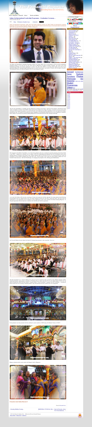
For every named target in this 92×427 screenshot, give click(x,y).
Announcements (72, 31)
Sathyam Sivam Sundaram (74, 62)
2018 (69, 99)
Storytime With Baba (73, 65)
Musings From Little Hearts (74, 49)
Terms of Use (18, 415)
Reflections (71, 54)
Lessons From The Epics (74, 46)
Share (15, 22)
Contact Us (24, 415)
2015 (69, 103)
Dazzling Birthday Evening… (17, 409)
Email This (35, 22)
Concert (70, 71)
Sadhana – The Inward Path (74, 57)
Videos (70, 87)
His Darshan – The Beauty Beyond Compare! (74, 43)
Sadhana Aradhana (73, 58)
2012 (69, 107)
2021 (69, 95)
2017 (69, 100)
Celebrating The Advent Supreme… (73, 35)
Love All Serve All (72, 48)
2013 (69, 105)
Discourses (71, 37)
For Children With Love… (74, 40)
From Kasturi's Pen (73, 41)
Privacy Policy (13, 415)
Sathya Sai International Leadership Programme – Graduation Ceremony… (32, 18)
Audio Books (71, 33)
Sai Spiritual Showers (73, 59)
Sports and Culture (79, 81)
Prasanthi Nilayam (75, 27)
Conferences (79, 72)
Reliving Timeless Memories (74, 55)
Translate (79, 22)
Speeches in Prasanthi (73, 64)
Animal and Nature (72, 30)
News (70, 50)
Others (70, 52)
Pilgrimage (71, 78)
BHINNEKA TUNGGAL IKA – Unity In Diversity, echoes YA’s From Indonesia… (52, 409)
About (25, 15)
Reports (70, 56)
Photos (80, 76)
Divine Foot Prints (72, 38)
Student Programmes (72, 83)
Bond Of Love (71, 34)
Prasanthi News (62, 405)
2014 (69, 104)
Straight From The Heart (74, 66)
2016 (69, 101)
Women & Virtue (72, 67)
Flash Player (75, 90)
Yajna (74, 87)
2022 (69, 93)
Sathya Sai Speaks (73, 61)
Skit (81, 79)
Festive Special (72, 39)
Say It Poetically (72, 63)
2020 (69, 96)
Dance (69, 74)
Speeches (71, 80)
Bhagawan (15, 15)
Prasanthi (20, 15)
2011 (69, 108)
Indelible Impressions (73, 45)
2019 (69, 97)
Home (10, 15)
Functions (71, 76)
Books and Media (34, 15)
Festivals (79, 74)
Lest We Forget (72, 47)
